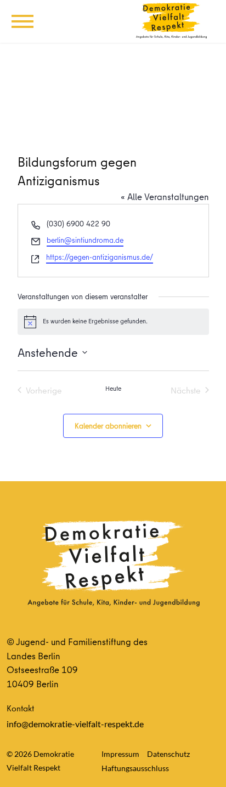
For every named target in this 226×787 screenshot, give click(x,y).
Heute (113, 388)
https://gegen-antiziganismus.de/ (99, 257)
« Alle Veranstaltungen (165, 196)
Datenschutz (168, 754)
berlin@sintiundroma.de (85, 240)
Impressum (120, 754)
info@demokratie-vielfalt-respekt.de (75, 723)
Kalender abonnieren (108, 425)
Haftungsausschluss (135, 768)
